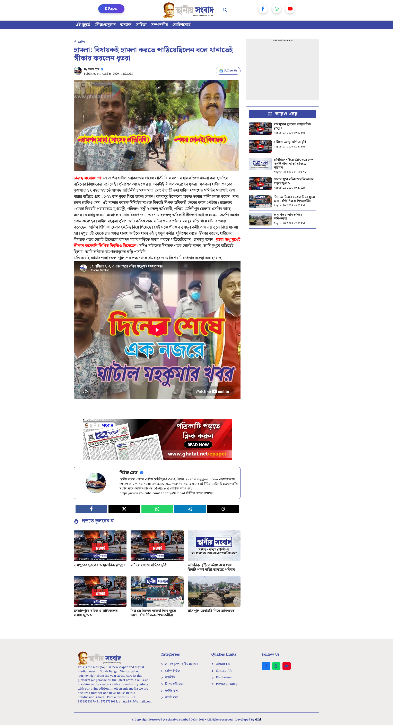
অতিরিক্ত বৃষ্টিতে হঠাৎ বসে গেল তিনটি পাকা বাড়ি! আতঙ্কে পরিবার (211, 567)
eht (258, 719)
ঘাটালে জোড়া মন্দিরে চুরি (148, 565)
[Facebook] (263, 9)
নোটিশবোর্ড (181, 25)
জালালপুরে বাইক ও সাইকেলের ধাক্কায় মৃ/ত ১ (96, 613)
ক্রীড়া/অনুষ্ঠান (105, 25)
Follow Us (230, 71)
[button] (225, 10)
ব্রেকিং (81, 42)
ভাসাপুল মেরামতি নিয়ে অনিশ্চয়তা (211, 611)
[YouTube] (290, 9)
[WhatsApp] (276, 9)
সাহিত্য (141, 25)
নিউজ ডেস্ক (93, 69)
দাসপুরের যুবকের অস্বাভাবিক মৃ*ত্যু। (99, 565)
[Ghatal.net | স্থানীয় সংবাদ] (189, 10)
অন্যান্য (125, 25)
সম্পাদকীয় (159, 25)
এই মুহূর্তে (83, 25)
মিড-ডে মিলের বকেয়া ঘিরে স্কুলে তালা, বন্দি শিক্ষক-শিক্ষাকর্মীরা (153, 613)
